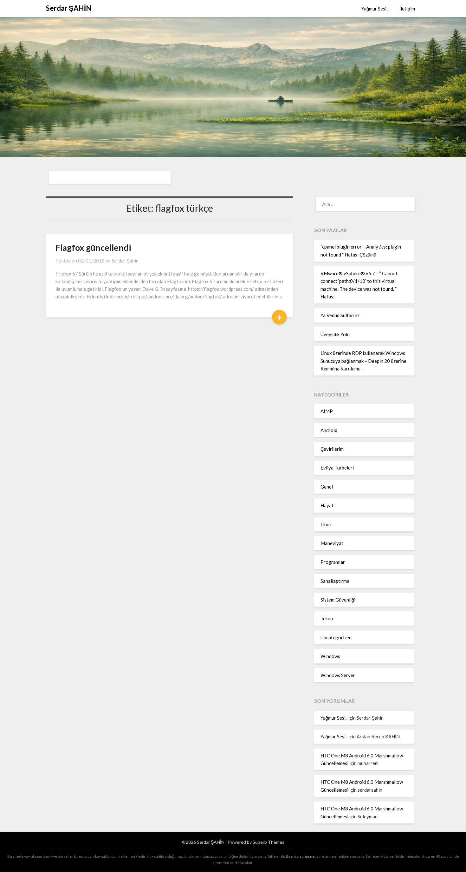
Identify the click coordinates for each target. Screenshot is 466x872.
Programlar (332, 562)
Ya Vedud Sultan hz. (340, 315)
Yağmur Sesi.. (374, 8)
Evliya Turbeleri (337, 467)
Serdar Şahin (125, 260)
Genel (326, 486)
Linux (326, 524)
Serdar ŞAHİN (68, 8)
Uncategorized (336, 637)
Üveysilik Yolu (335, 334)
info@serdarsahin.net (297, 856)
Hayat (326, 505)
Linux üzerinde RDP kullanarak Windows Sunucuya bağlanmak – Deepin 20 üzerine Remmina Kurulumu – (363, 360)
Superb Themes (268, 842)
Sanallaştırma (334, 581)
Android (328, 430)
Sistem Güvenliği (337, 599)
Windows (330, 656)
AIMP (326, 411)
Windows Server (337, 675)
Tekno (326, 618)
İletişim (407, 8)
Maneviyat (331, 543)
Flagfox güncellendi (93, 247)
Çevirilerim (332, 449)
